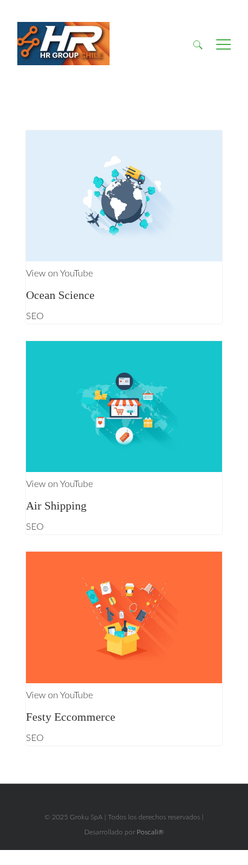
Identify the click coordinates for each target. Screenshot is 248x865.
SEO (35, 316)
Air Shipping (56, 505)
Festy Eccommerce (70, 716)
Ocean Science (60, 295)
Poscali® (150, 832)
